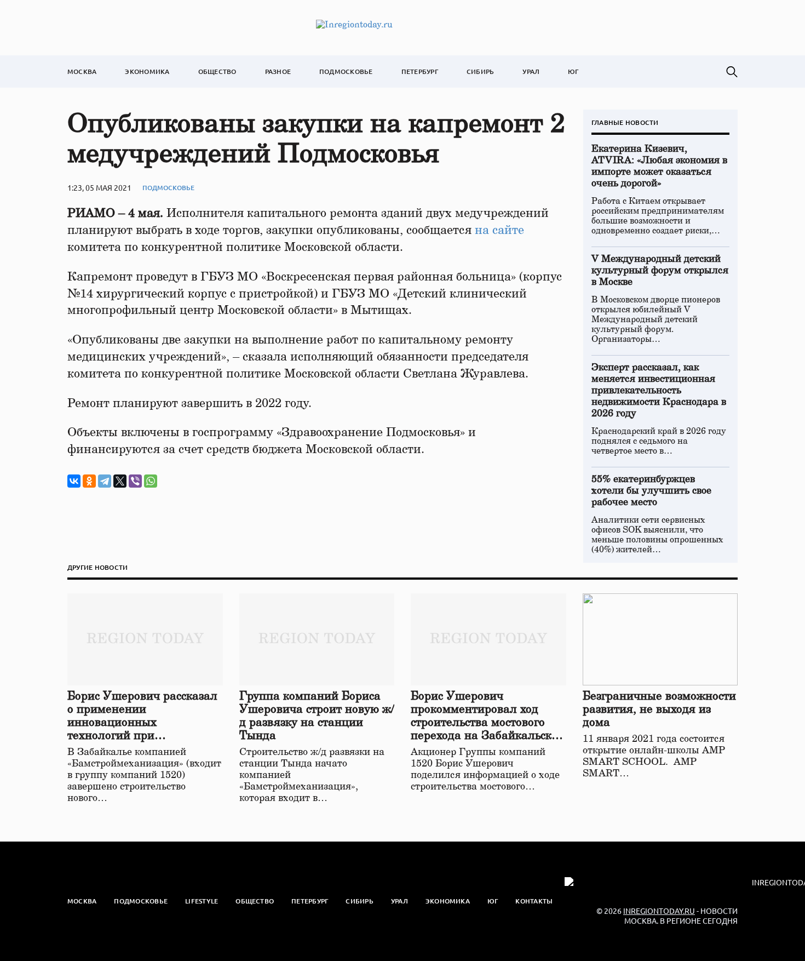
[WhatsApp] (150, 481)
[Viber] (135, 481)
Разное (278, 71)
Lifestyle (201, 901)
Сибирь (480, 71)
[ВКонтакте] (74, 481)
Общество (217, 71)
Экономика (147, 71)
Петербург (419, 71)
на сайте (499, 230)
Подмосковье (346, 71)
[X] (120, 481)
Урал (530, 71)
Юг (573, 71)
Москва (81, 71)
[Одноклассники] (89, 481)
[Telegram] (104, 481)
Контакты (534, 901)
